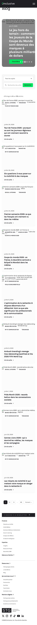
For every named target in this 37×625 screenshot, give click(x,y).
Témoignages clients (8, 567)
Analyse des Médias (8, 535)
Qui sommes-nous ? (8, 576)
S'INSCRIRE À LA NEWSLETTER (15, 515)
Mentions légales (7, 594)
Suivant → (28, 502)
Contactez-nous (7, 591)
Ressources (5, 563)
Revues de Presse (7, 548)
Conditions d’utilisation (9, 603)
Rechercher (27, 85)
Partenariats (6, 582)
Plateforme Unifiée (8, 524)
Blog (4, 572)
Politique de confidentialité (10, 601)
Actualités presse (7, 579)
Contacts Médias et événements (11, 530)
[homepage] (8, 4)
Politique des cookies (9, 598)
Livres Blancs (6, 569)
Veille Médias (6, 527)
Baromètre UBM (7, 551)
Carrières (5, 585)
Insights (5, 545)
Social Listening (7, 533)
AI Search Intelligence (8, 538)
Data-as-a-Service (7, 555)
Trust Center (6, 588)
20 (21, 502)
